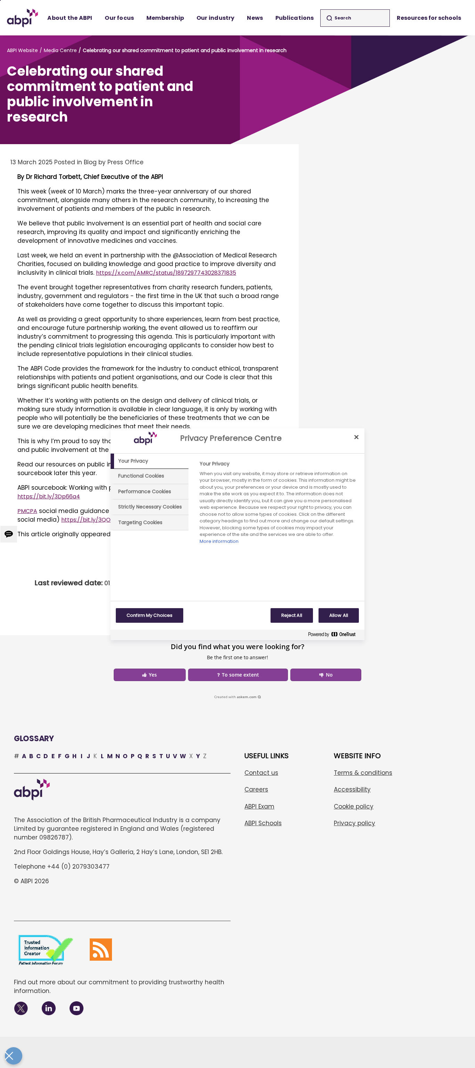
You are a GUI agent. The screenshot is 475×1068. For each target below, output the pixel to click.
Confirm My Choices (149, 615)
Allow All (338, 615)
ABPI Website (22, 50)
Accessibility (352, 789)
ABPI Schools (263, 823)
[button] (150, 675)
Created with (235, 696)
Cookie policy (353, 806)
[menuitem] (70, 18)
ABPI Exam (259, 806)
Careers (256, 789)
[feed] (101, 949)
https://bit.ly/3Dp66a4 (48, 496)
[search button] (329, 18)
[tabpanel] (279, 504)
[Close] (356, 437)
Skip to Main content (0, 0)
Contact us (261, 773)
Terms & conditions (363, 773)
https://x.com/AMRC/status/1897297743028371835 (166, 273)
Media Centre (60, 50)
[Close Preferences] (13, 1056)
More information (219, 541)
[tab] (149, 461)
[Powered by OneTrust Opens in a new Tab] (334, 635)
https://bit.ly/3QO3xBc (92, 520)
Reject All (291, 615)
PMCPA (27, 511)
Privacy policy (354, 823)
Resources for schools (429, 18)
